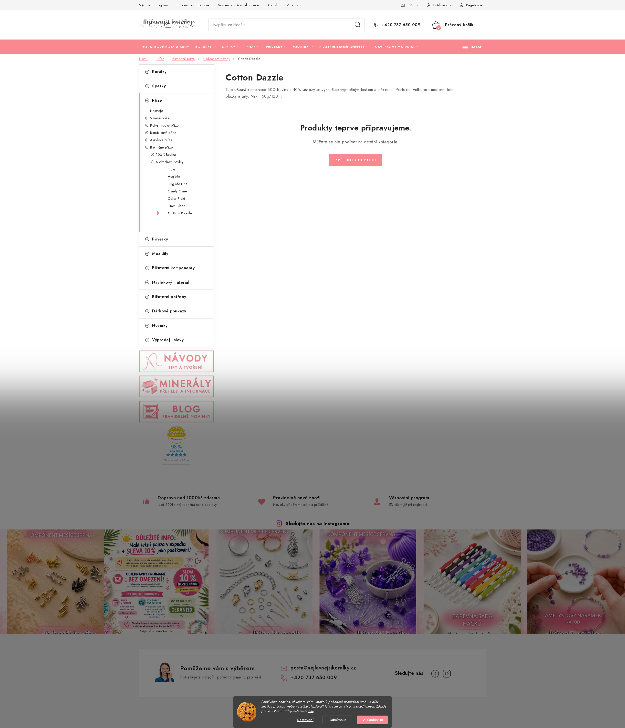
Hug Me (174, 176)
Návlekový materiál (170, 282)
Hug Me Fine (178, 183)
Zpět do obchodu (355, 160)
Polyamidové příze (164, 125)
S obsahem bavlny (169, 162)
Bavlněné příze (161, 147)
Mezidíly (160, 253)
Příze (157, 100)
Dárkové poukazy (169, 311)
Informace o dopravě (193, 5)
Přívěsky (160, 239)
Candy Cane (177, 191)
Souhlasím (375, 720)
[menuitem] (165, 47)
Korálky (159, 71)
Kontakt (273, 5)
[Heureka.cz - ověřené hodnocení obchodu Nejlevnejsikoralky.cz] (176, 445)
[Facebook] (435, 674)
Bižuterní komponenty (173, 268)
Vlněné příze (159, 118)
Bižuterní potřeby (169, 296)
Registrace (474, 5)
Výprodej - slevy (168, 340)
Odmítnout (338, 720)
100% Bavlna (166, 154)
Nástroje (156, 110)
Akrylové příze (161, 140)
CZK (410, 5)
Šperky (159, 86)
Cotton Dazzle (180, 213)
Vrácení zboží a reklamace (238, 5)
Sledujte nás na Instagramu (317, 523)
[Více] (472, 47)
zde (311, 711)
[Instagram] (447, 674)
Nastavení (305, 720)
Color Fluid (176, 198)
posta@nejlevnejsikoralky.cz (323, 667)
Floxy (172, 169)
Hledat (358, 25)
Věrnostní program (153, 5)
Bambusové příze (163, 132)
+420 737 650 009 (400, 24)
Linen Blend (177, 205)
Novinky (160, 325)
